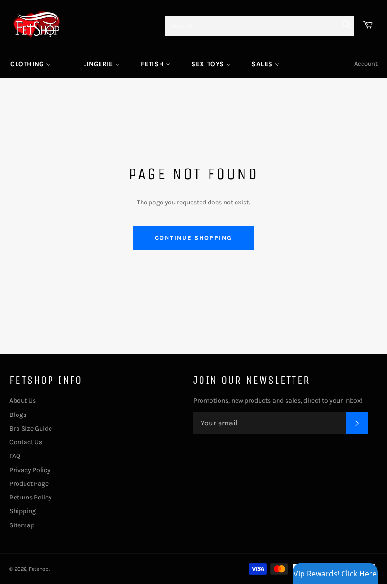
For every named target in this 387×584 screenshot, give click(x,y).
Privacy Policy (29, 470)
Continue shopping (193, 237)
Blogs (17, 415)
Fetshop (39, 569)
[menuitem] (30, 64)
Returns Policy (30, 497)
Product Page (29, 484)
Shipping (22, 511)
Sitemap (21, 525)
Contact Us (25, 442)
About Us (22, 401)
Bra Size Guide (30, 428)
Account (366, 63)
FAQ (14, 456)
